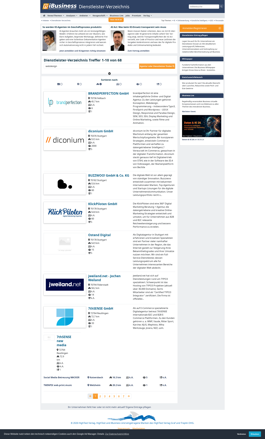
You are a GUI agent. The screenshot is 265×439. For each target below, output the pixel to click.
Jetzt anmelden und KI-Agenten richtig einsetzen (82, 50)
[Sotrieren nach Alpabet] (60, 84)
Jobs (128, 15)
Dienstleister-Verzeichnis (61, 20)
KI (174, 20)
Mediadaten (138, 428)
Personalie (219, 20)
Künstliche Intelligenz (199, 20)
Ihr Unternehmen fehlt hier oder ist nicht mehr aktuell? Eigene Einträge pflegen (109, 407)
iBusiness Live (116, 16)
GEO (211, 20)
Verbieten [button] (241, 434)
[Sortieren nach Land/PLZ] (79, 84)
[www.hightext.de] (132, 415)
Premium (136, 15)
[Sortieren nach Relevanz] (159, 84)
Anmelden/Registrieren (194, 28)
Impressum (124, 428)
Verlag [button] (146, 15)
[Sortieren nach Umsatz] (119, 84)
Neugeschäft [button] (99, 15)
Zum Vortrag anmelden (138, 50)
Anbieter (45, 20)
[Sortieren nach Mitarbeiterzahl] (139, 84)
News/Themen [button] (54, 15)
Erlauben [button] (255, 434)
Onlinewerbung (183, 20)
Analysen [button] (71, 15)
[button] (109, 73)
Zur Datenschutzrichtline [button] (117, 434)
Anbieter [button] (84, 15)
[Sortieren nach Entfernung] (99, 84)
